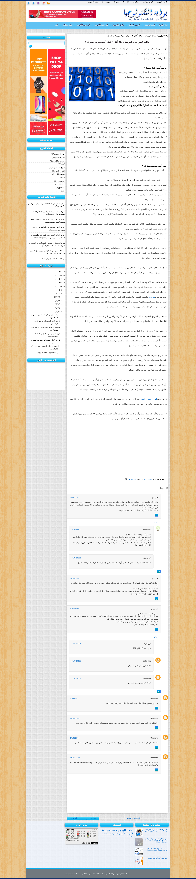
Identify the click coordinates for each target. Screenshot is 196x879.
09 (59, 297)
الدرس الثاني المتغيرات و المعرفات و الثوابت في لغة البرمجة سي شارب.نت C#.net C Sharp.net (156, 840)
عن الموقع (136, 2)
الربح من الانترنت (58, 167)
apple (63, 178)
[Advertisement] (129, 14)
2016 (60, 279)
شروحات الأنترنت (101, 25)
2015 (60, 283)
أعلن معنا (126, 2)
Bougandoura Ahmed (73, 874)
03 (59, 304)
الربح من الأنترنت (83, 25)
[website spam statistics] (46, 389)
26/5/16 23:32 (74, 718)
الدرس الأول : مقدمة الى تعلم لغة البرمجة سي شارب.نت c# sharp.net (157, 849)
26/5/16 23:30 (76, 661)
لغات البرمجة (150, 25)
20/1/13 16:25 (74, 497)
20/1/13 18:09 (76, 529)
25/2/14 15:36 (74, 578)
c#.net (112, 830)
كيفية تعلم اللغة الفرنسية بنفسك (53, 259)
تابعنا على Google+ (43, 3)
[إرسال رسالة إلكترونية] (126, 479)
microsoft (130, 836)
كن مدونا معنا (106, 2)
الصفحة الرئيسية (162, 2)
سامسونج (61, 181)
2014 (60, 286)
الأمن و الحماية (134, 25)
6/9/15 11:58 (74, 698)
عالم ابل (61, 184)
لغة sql (62, 191)
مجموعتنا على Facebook (33, 3)
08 (59, 301)
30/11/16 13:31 (75, 758)
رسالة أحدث (75, 818)
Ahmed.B (148, 479)
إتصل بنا (116, 2)
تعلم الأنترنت (105, 834)
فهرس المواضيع (148, 2)
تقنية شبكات (67, 25)
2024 (60, 272)
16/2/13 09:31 (76, 558)
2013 (60, 290)
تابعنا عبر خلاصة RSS (48, 3)
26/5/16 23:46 (74, 738)
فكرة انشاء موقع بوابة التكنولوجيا (48, 352)
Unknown (147, 661)
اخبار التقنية (163, 25)
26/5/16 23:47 (76, 678)
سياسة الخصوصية (93, 2)
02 (59, 308)
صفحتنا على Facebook (28, 3)
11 (59, 293)
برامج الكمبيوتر (118, 25)
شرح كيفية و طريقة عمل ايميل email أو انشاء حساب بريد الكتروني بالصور (156, 830)
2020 (60, 275)
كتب (56, 25)
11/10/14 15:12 (75, 609)
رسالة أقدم (91, 818)
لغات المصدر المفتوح (148, 399)
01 (59, 312)
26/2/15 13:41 (76, 644)
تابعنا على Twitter (38, 3)
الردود (156, 523)
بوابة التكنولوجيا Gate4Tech (104, 874)
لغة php (152, 297)
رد (156, 515)
